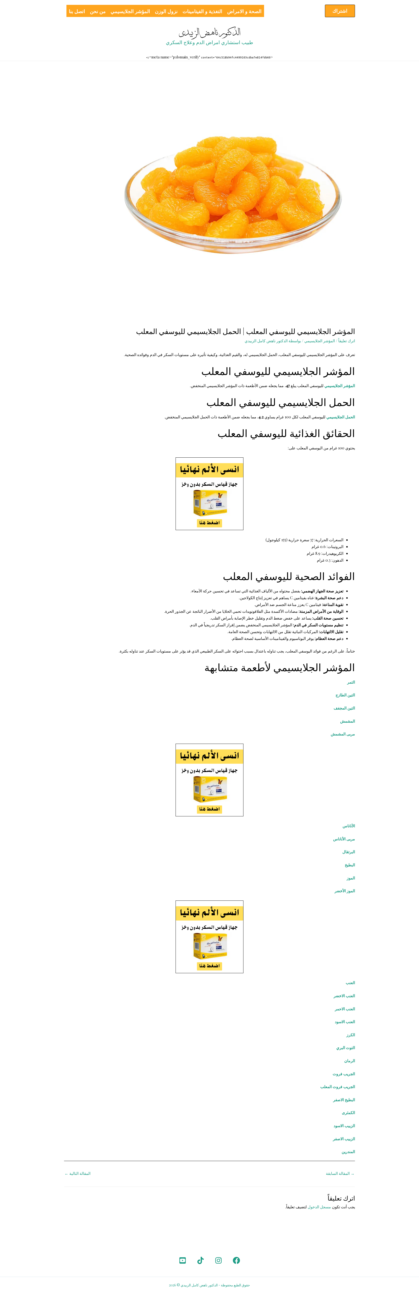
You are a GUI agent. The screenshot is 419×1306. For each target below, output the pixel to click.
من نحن (98, 11)
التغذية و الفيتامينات (202, 11)
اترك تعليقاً (346, 340)
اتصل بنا (77, 11)
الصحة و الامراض (244, 11)
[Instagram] (218, 1260)
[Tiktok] (200, 1260)
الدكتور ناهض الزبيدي (209, 32)
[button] (340, 11)
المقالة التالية (77, 1173)
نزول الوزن (166, 11)
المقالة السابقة (340, 1173)
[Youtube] (182, 1260)
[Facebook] (236, 1260)
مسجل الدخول (319, 1206)
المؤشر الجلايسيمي (130, 11)
